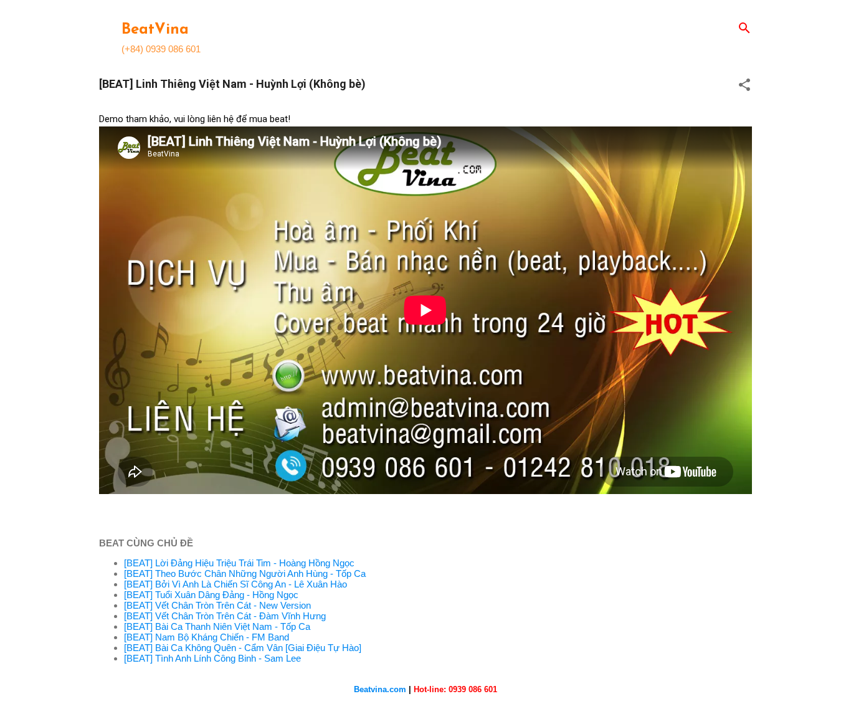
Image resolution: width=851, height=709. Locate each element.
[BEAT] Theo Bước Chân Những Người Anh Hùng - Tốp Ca (245, 573)
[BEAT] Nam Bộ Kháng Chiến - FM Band (206, 637)
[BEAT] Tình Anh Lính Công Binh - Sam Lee (212, 658)
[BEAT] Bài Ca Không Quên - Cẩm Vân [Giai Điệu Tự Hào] (242, 647)
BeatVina (155, 29)
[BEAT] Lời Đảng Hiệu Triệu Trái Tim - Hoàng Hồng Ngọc (239, 563)
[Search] (744, 29)
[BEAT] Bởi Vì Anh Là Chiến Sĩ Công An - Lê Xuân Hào (235, 584)
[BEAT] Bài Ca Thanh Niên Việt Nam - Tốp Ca (217, 626)
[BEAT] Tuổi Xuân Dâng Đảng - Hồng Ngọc (211, 594)
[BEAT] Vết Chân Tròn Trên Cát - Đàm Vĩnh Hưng (225, 616)
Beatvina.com (380, 689)
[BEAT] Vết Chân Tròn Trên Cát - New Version (217, 605)
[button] (744, 85)
